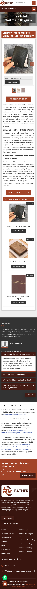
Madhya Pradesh (7, 433)
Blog (3, 546)
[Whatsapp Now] (4, 577)
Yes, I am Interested (20, 192)
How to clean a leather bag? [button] (14, 374)
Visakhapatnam (20, 414)
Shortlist (30, 203)
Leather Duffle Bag (25, 548)
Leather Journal (22, 447)
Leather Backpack (8, 449)
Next (32, 64)
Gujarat (17, 433)
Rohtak (11, 414)
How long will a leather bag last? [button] (16, 354)
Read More (8, 518)
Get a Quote (28, 475)
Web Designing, (30, 584)
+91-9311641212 (10, 9)
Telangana (21, 430)
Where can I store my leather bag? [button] (17, 380)
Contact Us (5, 550)
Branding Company (29, 586)
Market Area (5, 553)
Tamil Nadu (12, 430)
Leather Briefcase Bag (27, 540)
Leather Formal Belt (8, 447)
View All (30, 395)
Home (3, 530)
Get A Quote (19, 231)
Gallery (4, 542)
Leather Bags (23, 530)
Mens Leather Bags (22, 449)
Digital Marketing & (17, 586)
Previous (5, 64)
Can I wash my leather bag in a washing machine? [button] (15, 386)
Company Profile (7, 534)
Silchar (5, 414)
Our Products (6, 538)
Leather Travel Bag (25, 544)
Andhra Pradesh (26, 433)
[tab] (18, 354)
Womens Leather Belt (22, 444)
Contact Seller (19, 99)
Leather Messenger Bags (26, 535)
